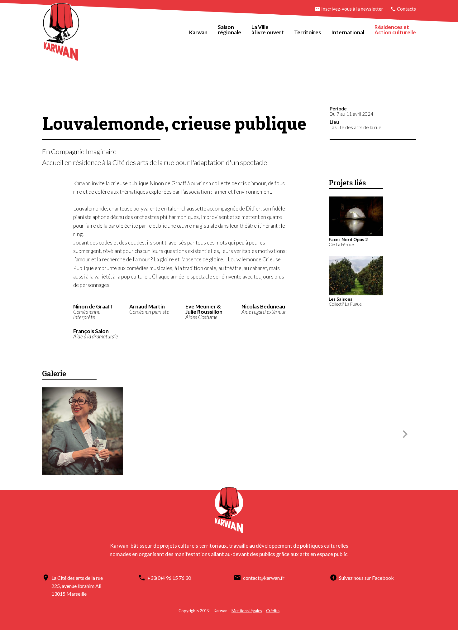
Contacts (406, 9)
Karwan (198, 32)
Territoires (307, 32)
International (347, 32)
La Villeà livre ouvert (267, 30)
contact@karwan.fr (263, 578)
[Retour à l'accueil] (61, 33)
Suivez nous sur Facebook (366, 578)
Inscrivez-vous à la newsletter (352, 9)
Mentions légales (246, 610)
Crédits (272, 610)
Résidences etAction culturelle (395, 30)
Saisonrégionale (229, 30)
